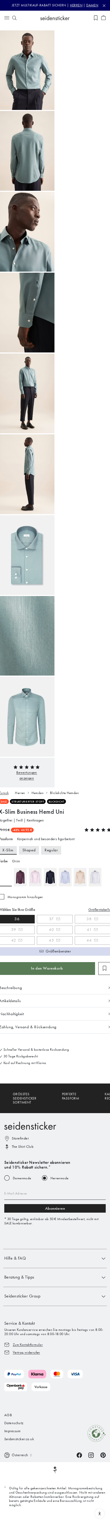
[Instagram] (91, 1454)
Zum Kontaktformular (28, 1345)
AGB (8, 1415)
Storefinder (20, 1138)
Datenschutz (13, 1423)
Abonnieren (55, 1208)
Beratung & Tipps (19, 1277)
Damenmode (22, 1178)
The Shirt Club (22, 1146)
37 (51, 918)
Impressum (12, 1431)
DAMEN (92, 5)
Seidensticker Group (22, 1296)
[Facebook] (79, 1454)
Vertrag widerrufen (26, 1352)
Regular (51, 850)
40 (51, 929)
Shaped (29, 850)
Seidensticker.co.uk (19, 1439)
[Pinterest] (103, 1454)
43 (51, 940)
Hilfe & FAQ (15, 1258)
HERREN (76, 5)
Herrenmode (59, 1178)
